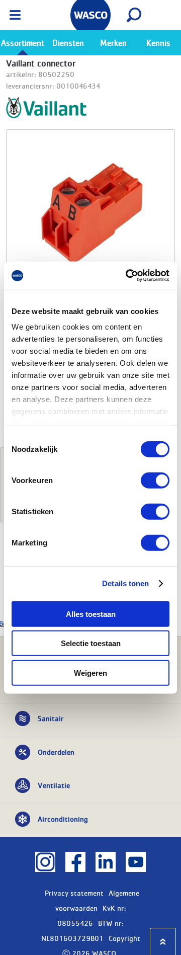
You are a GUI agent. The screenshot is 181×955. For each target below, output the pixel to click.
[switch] (155, 480)
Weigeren (90, 672)
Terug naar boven (162, 941)
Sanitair (51, 718)
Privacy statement (74, 892)
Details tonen (125, 583)
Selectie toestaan (91, 643)
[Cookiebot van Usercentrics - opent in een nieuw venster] (127, 275)
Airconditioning (63, 818)
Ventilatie (54, 784)
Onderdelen (56, 751)
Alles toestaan (91, 613)
